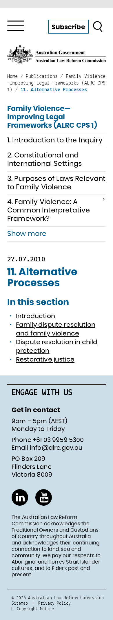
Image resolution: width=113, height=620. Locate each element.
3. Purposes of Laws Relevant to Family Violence (56, 183)
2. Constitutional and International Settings (44, 159)
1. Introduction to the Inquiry (55, 140)
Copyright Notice (35, 608)
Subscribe (68, 27)
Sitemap (20, 603)
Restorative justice (45, 359)
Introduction (35, 316)
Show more (26, 233)
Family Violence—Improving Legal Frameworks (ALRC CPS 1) (52, 117)
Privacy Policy (54, 603)
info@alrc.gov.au (56, 448)
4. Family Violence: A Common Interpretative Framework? (48, 210)
